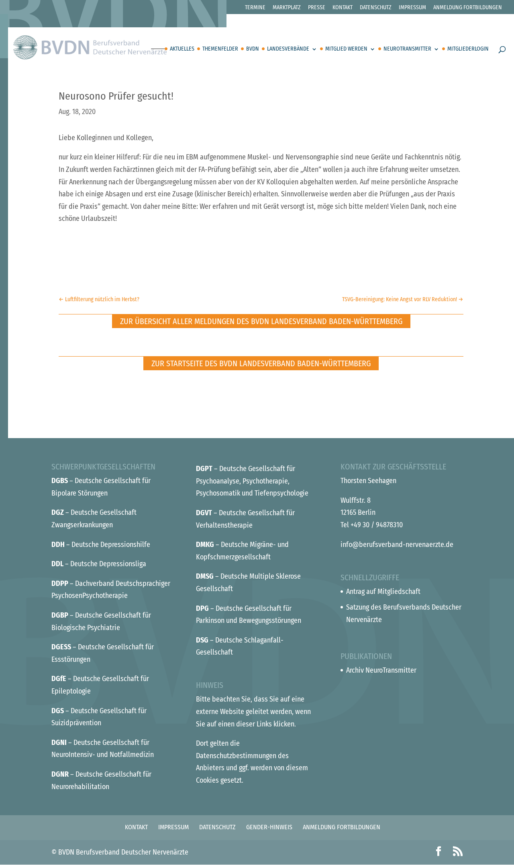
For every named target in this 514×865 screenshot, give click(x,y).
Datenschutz (376, 8)
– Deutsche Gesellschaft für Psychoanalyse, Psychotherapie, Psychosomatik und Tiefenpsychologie (252, 481)
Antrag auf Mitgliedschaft (383, 591)
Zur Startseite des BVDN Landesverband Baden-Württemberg (261, 363)
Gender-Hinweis (269, 827)
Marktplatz (287, 8)
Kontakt (342, 8)
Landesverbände (288, 49)
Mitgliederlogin (468, 49)
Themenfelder (220, 49)
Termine (255, 8)
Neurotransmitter (407, 49)
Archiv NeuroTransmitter (381, 670)
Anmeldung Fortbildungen (467, 8)
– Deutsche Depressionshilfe (100, 544)
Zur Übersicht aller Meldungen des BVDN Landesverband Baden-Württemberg (261, 321)
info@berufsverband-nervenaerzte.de (397, 544)
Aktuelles (182, 49)
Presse (316, 8)
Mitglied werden (346, 49)
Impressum (412, 8)
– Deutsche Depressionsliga (98, 563)
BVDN (252, 49)
